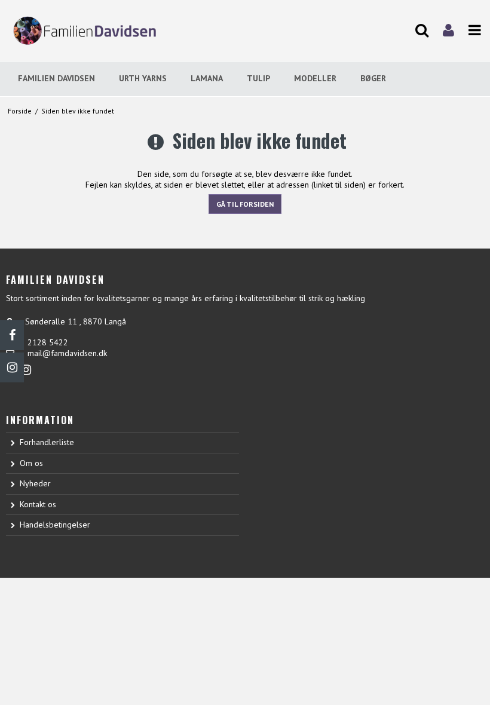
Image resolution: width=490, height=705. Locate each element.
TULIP (258, 78)
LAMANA (207, 78)
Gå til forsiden (245, 204)
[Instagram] (12, 367)
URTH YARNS (143, 78)
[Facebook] (12, 335)
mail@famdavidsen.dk (67, 353)
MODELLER (315, 78)
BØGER (373, 78)
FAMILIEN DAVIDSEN (56, 78)
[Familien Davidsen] (81, 30)
